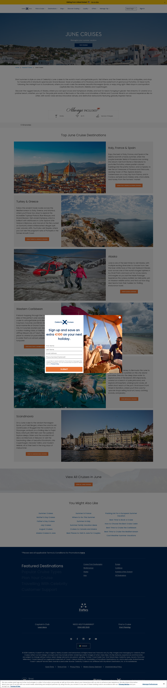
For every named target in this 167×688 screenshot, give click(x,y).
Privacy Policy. (55, 364)
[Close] (164, 684)
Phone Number (52, 357)
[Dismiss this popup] (119, 317)
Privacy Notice (124, 684)
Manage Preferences (150, 684)
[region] (83, 684)
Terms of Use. (15, 686)
